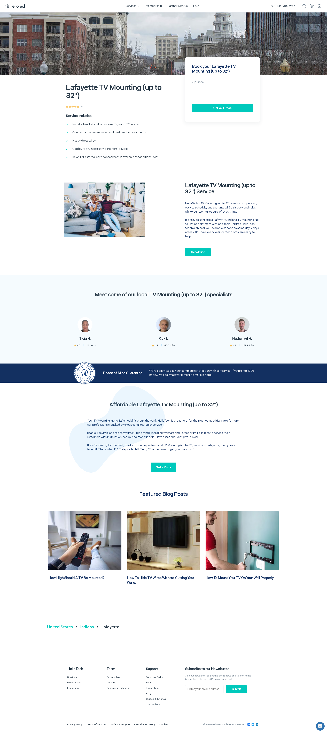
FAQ (148, 682)
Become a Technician (118, 688)
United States (60, 627)
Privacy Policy (74, 724)
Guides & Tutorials (156, 698)
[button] (320, 726)
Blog (148, 693)
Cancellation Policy (144, 724)
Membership (74, 682)
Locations (73, 688)
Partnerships (114, 677)
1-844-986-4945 (284, 6)
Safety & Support (120, 724)
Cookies (164, 724)
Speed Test (152, 688)
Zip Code (198, 82)
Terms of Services (97, 724)
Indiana (87, 627)
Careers (111, 682)
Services (72, 677)
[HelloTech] (16, 6)
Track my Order (154, 677)
